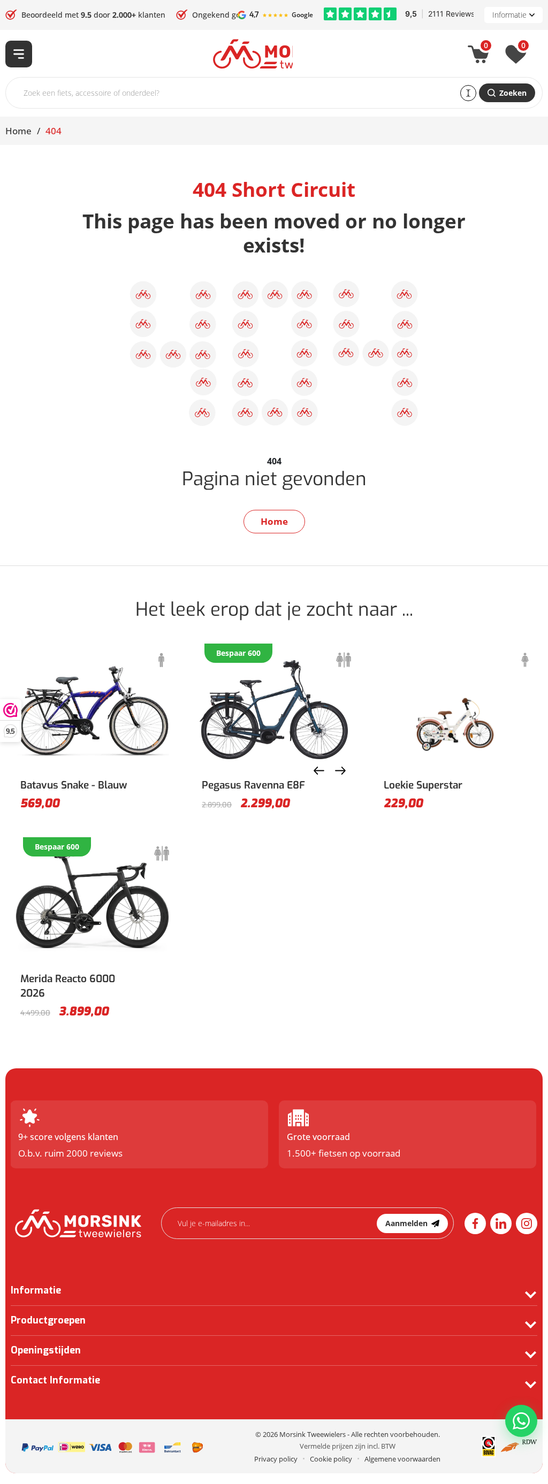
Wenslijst (523, 47)
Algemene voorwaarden (402, 1459)
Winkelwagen (486, 47)
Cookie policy (331, 1459)
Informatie (509, 15)
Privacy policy (276, 1459)
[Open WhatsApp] (521, 1421)
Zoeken (513, 93)
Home (18, 131)
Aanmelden (406, 1223)
